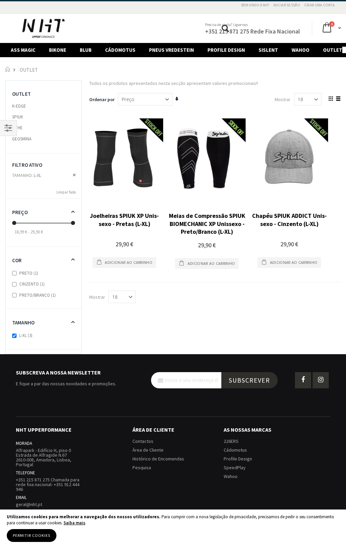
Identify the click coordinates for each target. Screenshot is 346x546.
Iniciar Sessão (286, 5)
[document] (173, 528)
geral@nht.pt (29, 504)
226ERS (231, 441)
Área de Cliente (148, 450)
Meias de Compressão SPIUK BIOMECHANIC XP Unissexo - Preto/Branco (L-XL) (207, 223)
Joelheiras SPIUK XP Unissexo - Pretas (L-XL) (124, 219)
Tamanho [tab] (23, 322)
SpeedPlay (235, 467)
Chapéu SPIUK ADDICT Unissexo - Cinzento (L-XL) (289, 219)
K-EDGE (19, 106)
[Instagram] (321, 380)
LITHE (17, 128)
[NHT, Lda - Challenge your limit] (43, 28)
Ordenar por (102, 99)
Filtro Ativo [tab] (27, 165)
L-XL (26, 335)
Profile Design (238, 459)
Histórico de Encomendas (158, 459)
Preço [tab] (20, 212)
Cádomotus (235, 450)
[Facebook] (303, 380)
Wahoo (231, 476)
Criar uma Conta (319, 5)
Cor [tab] (17, 260)
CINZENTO (32, 284)
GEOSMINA (21, 139)
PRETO (29, 273)
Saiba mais (74, 523)
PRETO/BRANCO (37, 295)
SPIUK (17, 117)
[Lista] (338, 99)
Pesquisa (141, 467)
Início (7, 69)
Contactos (142, 441)
